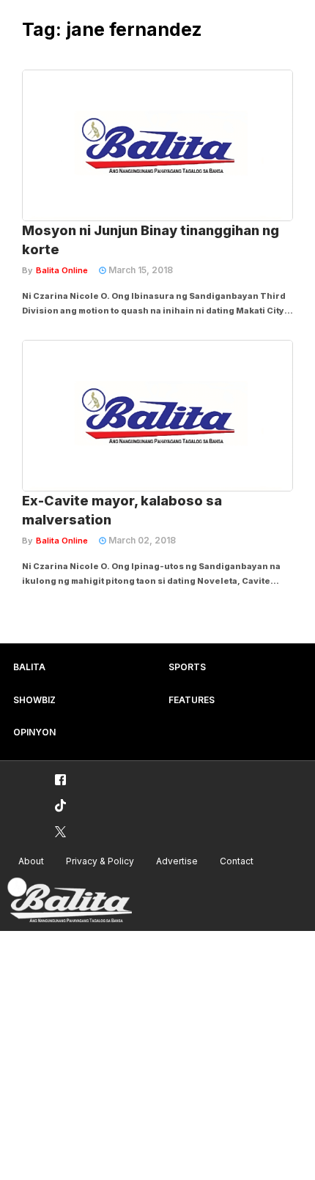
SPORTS (187, 666)
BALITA (29, 666)
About (31, 861)
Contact (236, 861)
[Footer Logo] (69, 900)
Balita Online (62, 270)
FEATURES (191, 699)
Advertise (177, 861)
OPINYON (34, 732)
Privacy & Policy (100, 861)
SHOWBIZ (34, 699)
